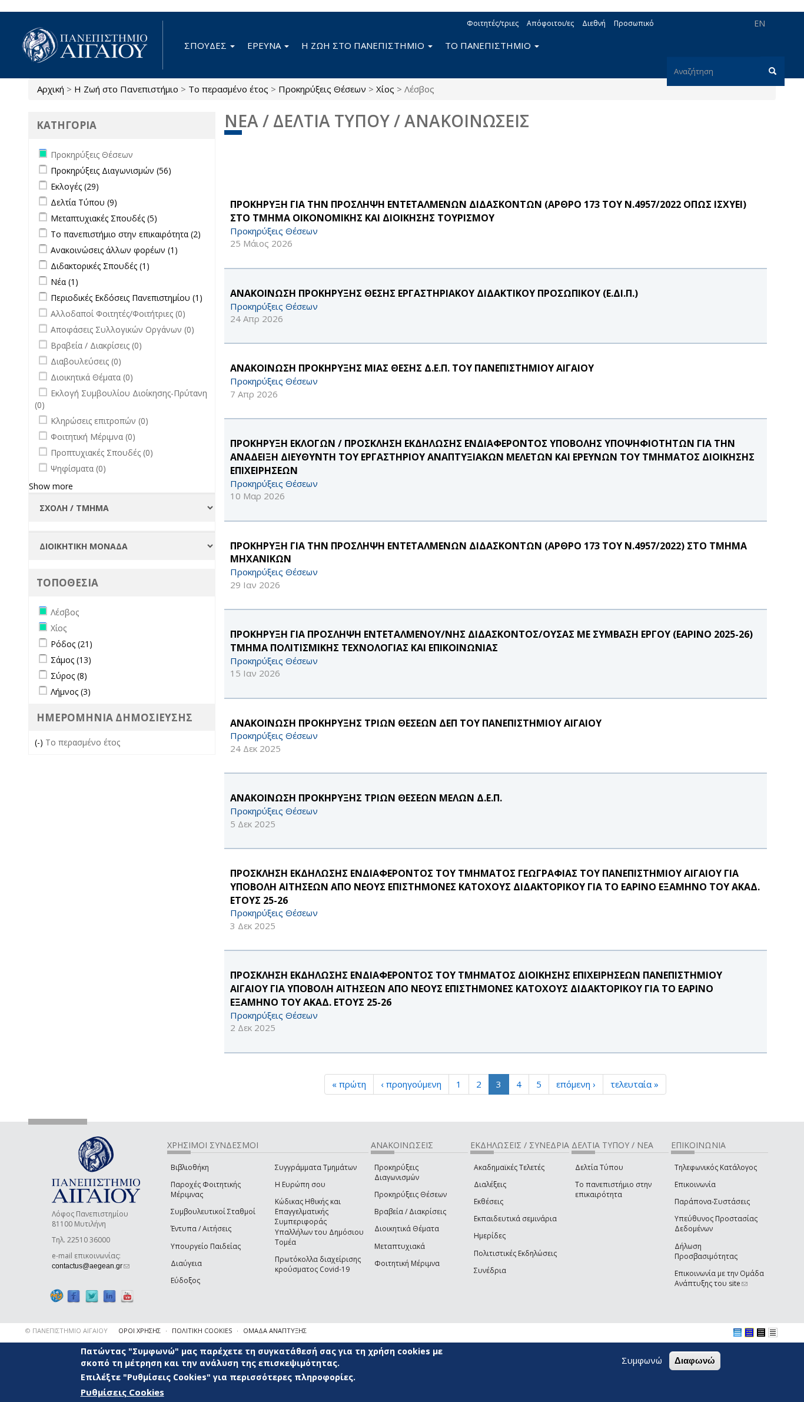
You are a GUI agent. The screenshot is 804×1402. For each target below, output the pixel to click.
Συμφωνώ (642, 1360)
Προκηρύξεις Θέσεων (322, 89)
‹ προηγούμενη (411, 1084)
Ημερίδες (490, 1236)
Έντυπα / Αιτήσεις (201, 1229)
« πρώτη (349, 1084)
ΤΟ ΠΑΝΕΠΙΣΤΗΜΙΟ (489, 45)
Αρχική (50, 89)
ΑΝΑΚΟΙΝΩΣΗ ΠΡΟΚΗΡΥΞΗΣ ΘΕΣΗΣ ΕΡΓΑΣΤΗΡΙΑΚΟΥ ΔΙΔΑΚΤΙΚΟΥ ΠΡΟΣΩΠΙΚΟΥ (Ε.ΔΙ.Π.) (434, 293)
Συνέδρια (490, 1270)
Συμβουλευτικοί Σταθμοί (213, 1212)
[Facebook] (73, 1296)
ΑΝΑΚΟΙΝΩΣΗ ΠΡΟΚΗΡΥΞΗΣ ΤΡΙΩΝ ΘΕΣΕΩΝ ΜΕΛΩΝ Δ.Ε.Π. (366, 797)
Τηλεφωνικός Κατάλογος (716, 1167)
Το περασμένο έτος (228, 89)
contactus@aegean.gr (90, 1266)
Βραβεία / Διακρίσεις (410, 1212)
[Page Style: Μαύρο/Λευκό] (773, 1332)
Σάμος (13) (71, 659)
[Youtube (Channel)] (127, 1296)
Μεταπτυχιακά (399, 1246)
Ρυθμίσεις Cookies (122, 1392)
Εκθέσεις (488, 1201)
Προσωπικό (634, 23)
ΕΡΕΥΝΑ (265, 45)
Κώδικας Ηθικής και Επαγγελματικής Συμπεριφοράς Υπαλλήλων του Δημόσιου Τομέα (319, 1221)
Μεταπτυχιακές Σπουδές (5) (104, 218)
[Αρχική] (91, 45)
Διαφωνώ (695, 1360)
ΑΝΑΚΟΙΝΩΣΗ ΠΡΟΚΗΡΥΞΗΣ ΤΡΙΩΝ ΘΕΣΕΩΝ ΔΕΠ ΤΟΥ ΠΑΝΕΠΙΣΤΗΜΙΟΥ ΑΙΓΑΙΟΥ (416, 723)
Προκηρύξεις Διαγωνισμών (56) (111, 170)
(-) (40, 742)
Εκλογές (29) (75, 186)
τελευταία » (634, 1084)
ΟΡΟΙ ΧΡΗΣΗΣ (139, 1330)
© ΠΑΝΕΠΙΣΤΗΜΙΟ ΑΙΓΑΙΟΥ (66, 1330)
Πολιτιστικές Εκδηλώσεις (515, 1253)
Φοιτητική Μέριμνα (407, 1263)
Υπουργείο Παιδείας (206, 1246)
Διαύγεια (186, 1263)
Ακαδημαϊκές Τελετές (509, 1167)
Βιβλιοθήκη (190, 1167)
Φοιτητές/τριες (493, 23)
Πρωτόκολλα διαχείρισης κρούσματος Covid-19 (318, 1264)
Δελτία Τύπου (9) (84, 202)
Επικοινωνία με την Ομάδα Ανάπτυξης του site (719, 1278)
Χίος (385, 89)
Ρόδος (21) (71, 643)
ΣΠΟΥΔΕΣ (206, 45)
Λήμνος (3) (71, 691)
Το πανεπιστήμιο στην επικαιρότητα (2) (126, 234)
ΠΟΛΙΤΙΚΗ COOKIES (202, 1330)
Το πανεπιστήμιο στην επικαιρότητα (613, 1189)
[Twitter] (91, 1296)
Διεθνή (594, 23)
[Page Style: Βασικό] (737, 1332)
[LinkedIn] (109, 1296)
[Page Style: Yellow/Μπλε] (749, 1332)
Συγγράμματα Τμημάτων (316, 1167)
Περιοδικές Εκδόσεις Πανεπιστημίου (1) (126, 297)
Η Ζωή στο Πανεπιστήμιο (126, 89)
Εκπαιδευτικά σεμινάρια (515, 1219)
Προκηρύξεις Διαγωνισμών (396, 1172)
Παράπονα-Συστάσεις (712, 1201)
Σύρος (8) (69, 675)
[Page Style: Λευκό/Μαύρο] (761, 1332)
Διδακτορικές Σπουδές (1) (100, 265)
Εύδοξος (185, 1280)
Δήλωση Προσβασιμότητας (706, 1251)
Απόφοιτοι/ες (550, 23)
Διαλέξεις (490, 1184)
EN (759, 23)
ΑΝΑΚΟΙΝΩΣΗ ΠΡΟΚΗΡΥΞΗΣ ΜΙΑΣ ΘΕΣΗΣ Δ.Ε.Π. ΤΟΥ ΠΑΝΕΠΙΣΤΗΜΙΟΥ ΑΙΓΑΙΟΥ (412, 368)
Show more (51, 486)
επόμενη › (576, 1084)
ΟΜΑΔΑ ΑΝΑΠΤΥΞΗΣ (275, 1330)
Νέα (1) (64, 281)
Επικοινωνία (695, 1184)
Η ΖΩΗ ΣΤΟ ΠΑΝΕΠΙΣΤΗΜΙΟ (364, 45)
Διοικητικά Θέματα (406, 1229)
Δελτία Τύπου (599, 1167)
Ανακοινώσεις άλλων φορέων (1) (114, 250)
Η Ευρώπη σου (300, 1184)
